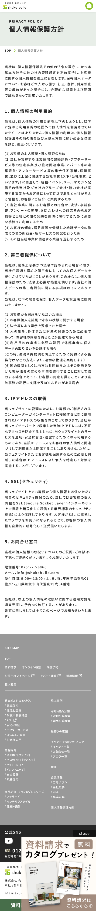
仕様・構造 (13, 806)
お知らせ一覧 (61, 751)
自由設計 (12, 774)
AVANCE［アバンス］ (21, 760)
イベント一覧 (61, 747)
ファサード (13, 796)
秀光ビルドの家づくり (18, 700)
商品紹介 (10, 750)
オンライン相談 (31, 667)
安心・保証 (13, 725)
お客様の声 (14, 740)
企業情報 (56, 777)
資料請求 (10, 667)
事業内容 (59, 797)
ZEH (10, 720)
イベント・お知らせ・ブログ (67, 742)
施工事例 (56, 700)
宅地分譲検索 (62, 716)
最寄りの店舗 (59, 731)
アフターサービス (17, 730)
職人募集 (10, 684)
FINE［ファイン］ (19, 755)
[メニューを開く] (89, 6)
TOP (8, 50)
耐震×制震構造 (17, 715)
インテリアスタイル (19, 801)
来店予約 (52, 667)
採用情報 (72, 676)
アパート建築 (48, 676)
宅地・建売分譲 (60, 711)
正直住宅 (12, 705)
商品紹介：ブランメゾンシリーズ (24, 792)
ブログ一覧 (60, 756)
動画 (54, 767)
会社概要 (59, 787)
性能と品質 (14, 710)
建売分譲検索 (62, 721)
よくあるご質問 (16, 735)
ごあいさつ (60, 782)
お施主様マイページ (18, 676)
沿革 (56, 792)
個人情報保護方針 (62, 807)
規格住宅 (12, 779)
